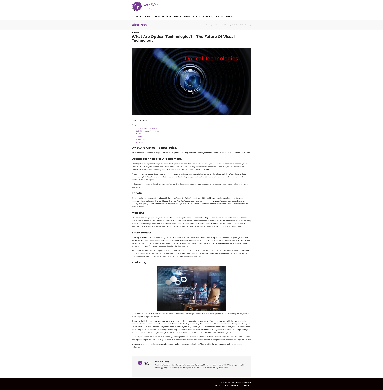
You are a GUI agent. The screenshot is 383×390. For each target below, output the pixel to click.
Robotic (138, 134)
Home (202, 25)
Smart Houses (140, 139)
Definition (166, 16)
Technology (137, 16)
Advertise (235, 385)
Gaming (177, 16)
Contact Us (246, 385)
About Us (218, 385)
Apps (147, 16)
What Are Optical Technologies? (146, 128)
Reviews (229, 16)
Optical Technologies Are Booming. (147, 131)
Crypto (187, 16)
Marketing (207, 16)
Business (219, 16)
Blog (227, 385)
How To (156, 16)
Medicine (139, 137)
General (196, 16)
